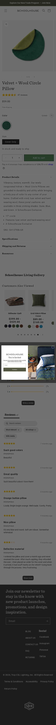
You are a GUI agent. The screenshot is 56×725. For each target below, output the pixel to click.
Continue (14, 369)
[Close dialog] (53, 347)
